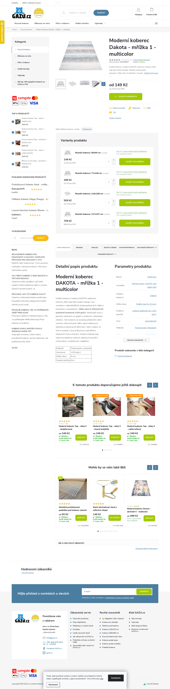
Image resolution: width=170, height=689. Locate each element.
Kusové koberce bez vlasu (112, 637)
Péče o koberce (23, 62)
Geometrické (150, 321)
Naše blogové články (139, 626)
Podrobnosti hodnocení (141, 60)
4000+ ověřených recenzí (31, 3)
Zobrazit (81, 437)
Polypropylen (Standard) (145, 327)
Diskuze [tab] (94, 248)
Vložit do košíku (135, 161)
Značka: (115, 118)
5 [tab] (111, 450)
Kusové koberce (24, 49)
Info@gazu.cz (52, 638)
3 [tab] (107, 450)
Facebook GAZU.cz (54, 648)
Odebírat (144, 591)
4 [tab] (109, 450)
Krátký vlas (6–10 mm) (146, 304)
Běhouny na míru (24, 56)
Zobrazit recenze (28, 573)
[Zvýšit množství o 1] (113, 160)
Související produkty (145, 248)
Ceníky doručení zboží (81, 633)
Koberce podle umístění (111, 644)
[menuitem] (22, 23)
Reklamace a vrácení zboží (83, 626)
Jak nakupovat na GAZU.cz (83, 637)
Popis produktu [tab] (63, 248)
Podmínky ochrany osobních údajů (84, 641)
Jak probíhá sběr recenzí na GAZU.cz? (83, 647)
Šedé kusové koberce (110, 626)
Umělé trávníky (23, 69)
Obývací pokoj (138, 283)
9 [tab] (116, 531)
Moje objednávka (79, 622)
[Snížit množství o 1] (113, 163)
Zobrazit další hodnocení (146, 548)
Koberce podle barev (110, 640)
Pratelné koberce (108, 647)
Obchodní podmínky (80, 619)
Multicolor (151, 277)
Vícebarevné (86, 129)
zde (101, 678)
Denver (136, 506)
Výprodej (21, 75)
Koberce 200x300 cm (110, 633)
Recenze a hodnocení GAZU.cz (139, 630)
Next (155, 385)
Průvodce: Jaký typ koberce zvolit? (29, 294)
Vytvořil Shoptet (152, 684)
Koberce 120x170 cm (110, 629)
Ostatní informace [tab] (126, 248)
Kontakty (15, 3)
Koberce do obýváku (110, 622)
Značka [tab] (110, 248)
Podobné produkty (106, 254)
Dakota (142, 62)
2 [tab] (104, 450)
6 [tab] (109, 531)
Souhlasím (116, 678)
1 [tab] (102, 450)
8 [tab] (113, 531)
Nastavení (53, 684)
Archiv (15, 348)
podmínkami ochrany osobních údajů (119, 598)
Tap (67, 424)
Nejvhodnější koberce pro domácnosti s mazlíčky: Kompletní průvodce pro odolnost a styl (28, 257)
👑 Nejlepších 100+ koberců (113, 619)
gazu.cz (50, 653)
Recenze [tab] (79, 248)
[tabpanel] (73, 419)
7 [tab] (111, 531)
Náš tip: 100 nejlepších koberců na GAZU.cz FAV (31, 83)
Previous (149, 385)
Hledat (101, 12)
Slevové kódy (136, 619)
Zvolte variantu (128, 96)
